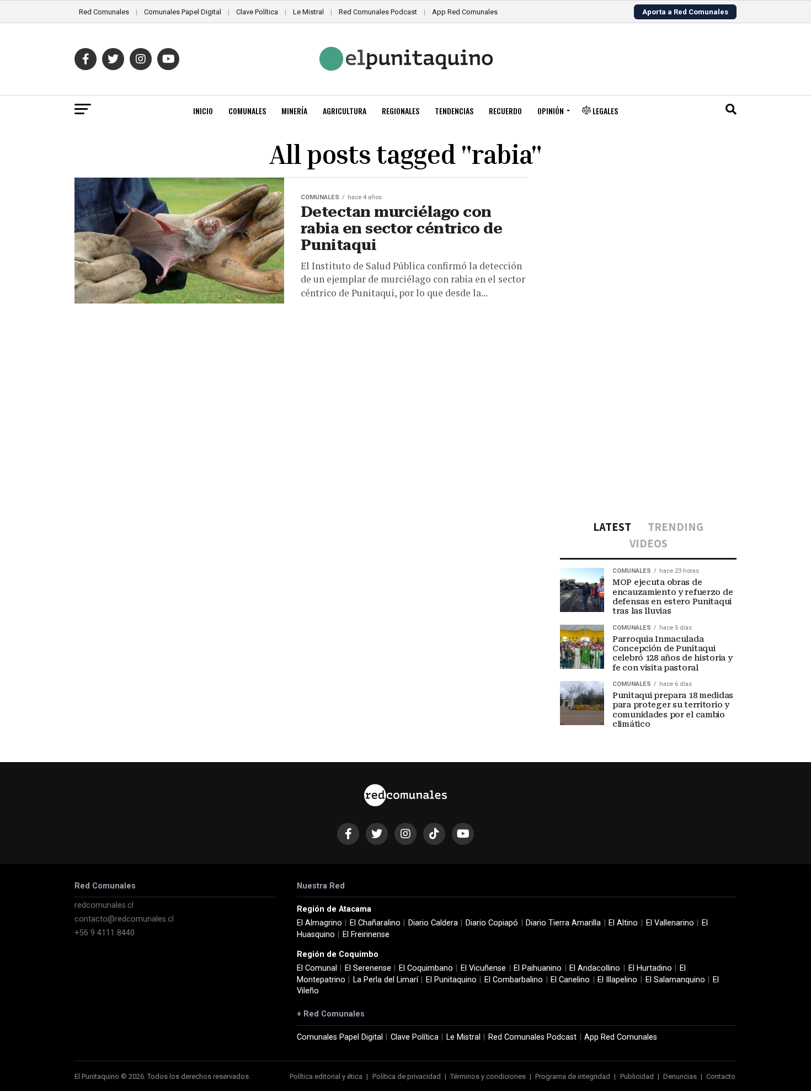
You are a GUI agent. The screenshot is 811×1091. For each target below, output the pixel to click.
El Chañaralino (375, 923)
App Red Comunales (465, 12)
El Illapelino (617, 979)
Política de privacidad (406, 1076)
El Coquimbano (426, 968)
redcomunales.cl (104, 905)
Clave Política (257, 12)
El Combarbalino (513, 979)
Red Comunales (104, 12)
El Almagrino (319, 923)
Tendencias (454, 110)
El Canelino (570, 979)
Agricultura (344, 110)
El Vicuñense (483, 968)
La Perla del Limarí (385, 979)
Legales (604, 110)
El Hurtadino (650, 968)
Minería (294, 110)
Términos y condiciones (488, 1076)
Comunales (247, 110)
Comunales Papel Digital (182, 12)
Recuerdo (505, 110)
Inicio (203, 110)
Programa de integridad (572, 1076)
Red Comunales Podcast (378, 12)
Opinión (550, 110)
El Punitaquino (451, 979)
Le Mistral (308, 12)
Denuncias (680, 1076)
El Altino (623, 923)
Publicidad (637, 1076)
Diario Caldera (433, 923)
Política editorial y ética (326, 1076)
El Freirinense (366, 934)
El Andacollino (594, 968)
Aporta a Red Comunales (685, 12)
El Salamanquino (675, 979)
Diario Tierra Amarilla (563, 923)
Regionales (400, 110)
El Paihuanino (538, 968)
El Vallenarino (670, 923)
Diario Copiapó (492, 923)
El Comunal (317, 968)
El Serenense (368, 968)
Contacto (720, 1076)
